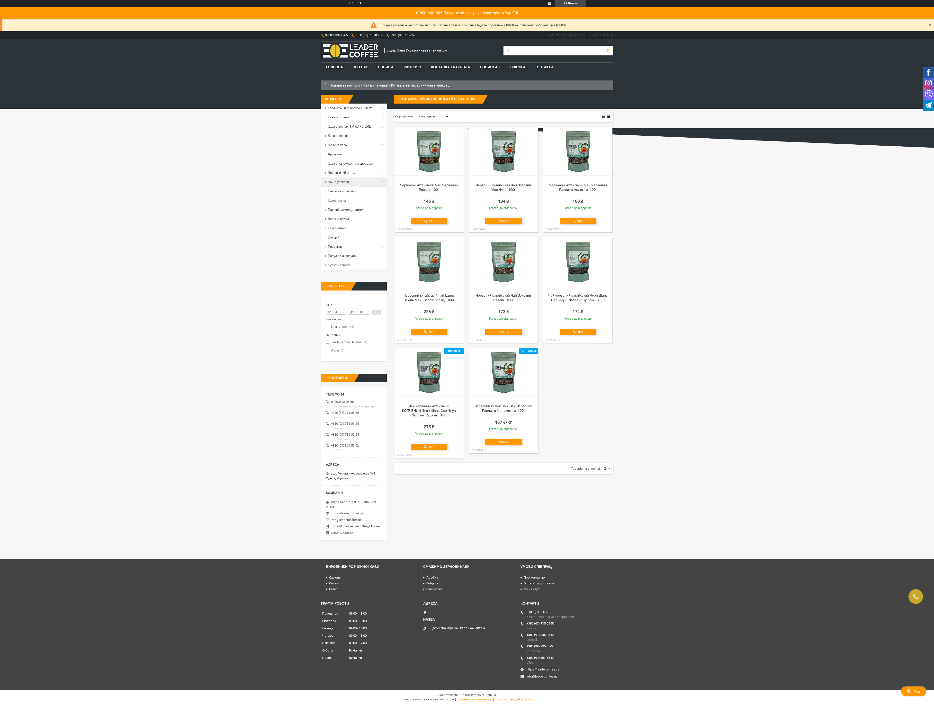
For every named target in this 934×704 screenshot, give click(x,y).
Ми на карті (532, 589)
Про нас (360, 67)
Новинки (488, 67)
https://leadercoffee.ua (347, 513)
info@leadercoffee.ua (346, 520)
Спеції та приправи (342, 191)
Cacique (335, 577)
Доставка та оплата (450, 67)
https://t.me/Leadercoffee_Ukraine (355, 526)
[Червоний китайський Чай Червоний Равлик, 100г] (429, 151)
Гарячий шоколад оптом (345, 209)
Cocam (334, 583)
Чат (917, 691)
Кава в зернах (338, 136)
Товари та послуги (345, 85)
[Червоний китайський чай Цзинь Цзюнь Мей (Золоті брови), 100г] (429, 261)
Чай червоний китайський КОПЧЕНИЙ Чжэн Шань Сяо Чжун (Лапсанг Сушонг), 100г (429, 410)
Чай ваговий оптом (342, 173)
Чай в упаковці (339, 182)
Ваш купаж (434, 589)
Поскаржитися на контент (474, 699)
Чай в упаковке (375, 85)
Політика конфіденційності (513, 699)
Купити (429, 221)
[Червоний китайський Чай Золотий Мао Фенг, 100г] (503, 151)
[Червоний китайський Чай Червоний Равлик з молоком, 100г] (577, 151)
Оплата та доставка (539, 583)
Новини (385, 67)
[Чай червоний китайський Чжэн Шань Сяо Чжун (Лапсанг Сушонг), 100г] (577, 261)
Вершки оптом (338, 219)
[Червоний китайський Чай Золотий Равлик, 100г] (503, 261)
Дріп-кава (335, 154)
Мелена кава (337, 145)
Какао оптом (337, 228)
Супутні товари (339, 265)
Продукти (335, 246)
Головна (334, 67)
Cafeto (334, 589)
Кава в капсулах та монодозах (350, 163)
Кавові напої (337, 200)
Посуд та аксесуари (342, 256)
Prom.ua (490, 695)
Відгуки (517, 67)
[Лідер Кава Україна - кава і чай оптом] (350, 50)
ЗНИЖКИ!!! (412, 67)
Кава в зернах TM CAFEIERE (349, 126)
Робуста (432, 583)
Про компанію (534, 577)
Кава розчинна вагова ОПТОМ (350, 108)
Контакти (544, 67)
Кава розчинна (338, 117)
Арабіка (432, 577)
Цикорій (333, 237)
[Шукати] (608, 50)
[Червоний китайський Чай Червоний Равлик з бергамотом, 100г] (503, 372)
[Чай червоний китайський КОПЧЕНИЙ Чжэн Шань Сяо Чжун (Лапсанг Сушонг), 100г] (429, 372)
